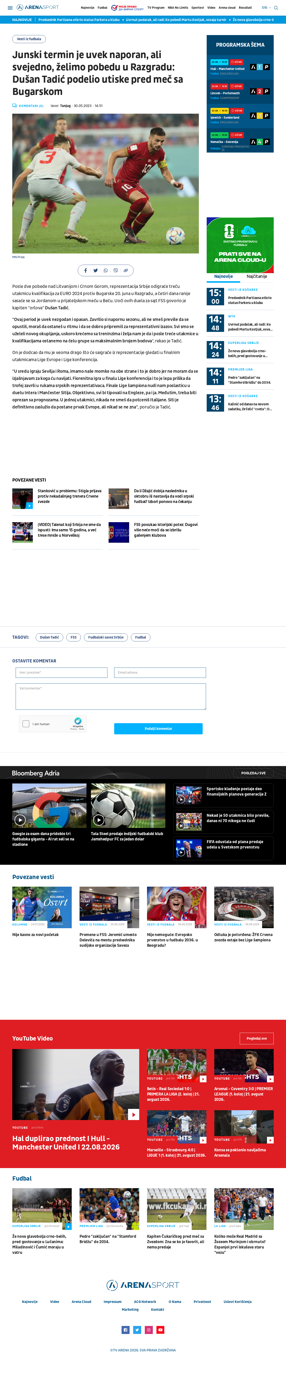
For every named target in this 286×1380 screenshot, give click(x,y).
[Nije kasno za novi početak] (42, 907)
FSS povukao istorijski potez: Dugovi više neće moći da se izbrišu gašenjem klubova (166, 530)
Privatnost (202, 1302)
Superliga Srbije (243, 343)
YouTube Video (32, 1039)
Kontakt (157, 1309)
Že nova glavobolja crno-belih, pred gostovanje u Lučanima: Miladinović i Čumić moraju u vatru (247, 353)
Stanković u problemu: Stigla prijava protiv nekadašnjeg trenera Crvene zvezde (69, 496)
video (54, 1302)
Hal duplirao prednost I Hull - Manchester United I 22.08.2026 (66, 1143)
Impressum (113, 1302)
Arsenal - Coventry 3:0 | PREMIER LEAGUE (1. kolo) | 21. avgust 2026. (243, 1094)
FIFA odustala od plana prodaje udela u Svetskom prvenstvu (235, 844)
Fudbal (102, 8)
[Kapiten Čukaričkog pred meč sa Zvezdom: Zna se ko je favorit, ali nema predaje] (176, 1209)
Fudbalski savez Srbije (106, 637)
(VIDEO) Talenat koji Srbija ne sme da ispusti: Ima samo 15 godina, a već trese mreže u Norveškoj (69, 530)
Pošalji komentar (158, 729)
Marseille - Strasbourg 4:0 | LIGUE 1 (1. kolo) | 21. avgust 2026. (176, 1153)
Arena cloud (227, 8)
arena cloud (81, 1302)
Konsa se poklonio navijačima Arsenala (240, 1153)
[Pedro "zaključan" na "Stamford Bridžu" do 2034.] (109, 1209)
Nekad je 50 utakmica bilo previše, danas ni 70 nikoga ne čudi (238, 818)
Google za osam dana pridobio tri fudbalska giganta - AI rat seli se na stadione (43, 839)
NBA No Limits (178, 8)
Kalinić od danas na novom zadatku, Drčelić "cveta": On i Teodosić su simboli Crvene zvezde (250, 407)
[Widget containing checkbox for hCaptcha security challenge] (52, 723)
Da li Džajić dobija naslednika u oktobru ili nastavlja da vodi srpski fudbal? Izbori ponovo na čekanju (164, 496)
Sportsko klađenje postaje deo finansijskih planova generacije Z (237, 791)
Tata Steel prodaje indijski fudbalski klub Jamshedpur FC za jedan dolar (127, 836)
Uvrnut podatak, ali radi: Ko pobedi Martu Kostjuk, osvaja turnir (166, 20)
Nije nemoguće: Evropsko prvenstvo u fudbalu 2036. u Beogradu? (172, 940)
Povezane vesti (29, 480)
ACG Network (145, 1302)
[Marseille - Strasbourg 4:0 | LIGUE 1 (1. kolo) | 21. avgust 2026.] (176, 1126)
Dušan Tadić (49, 637)
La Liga (220, 1226)
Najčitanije (257, 276)
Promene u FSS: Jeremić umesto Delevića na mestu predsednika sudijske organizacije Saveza (108, 940)
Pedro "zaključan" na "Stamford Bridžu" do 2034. (249, 380)
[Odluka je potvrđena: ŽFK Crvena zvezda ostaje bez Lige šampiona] (244, 907)
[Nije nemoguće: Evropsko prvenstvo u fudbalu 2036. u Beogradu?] (176, 907)
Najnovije (87, 8)
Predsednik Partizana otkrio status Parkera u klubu (69, 20)
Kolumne (19, 924)
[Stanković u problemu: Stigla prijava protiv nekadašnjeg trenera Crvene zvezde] (22, 498)
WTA (231, 316)
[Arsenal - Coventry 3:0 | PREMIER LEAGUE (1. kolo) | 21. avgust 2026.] (244, 1065)
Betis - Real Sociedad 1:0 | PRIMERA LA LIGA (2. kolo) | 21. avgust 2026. (173, 1094)
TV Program (155, 8)
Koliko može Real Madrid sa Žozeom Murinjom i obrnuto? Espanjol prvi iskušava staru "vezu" (240, 1244)
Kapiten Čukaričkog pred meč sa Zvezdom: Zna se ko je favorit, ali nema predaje (175, 1242)
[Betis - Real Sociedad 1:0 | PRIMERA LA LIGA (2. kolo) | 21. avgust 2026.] (176, 1065)
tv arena (121, 1350)
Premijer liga (240, 369)
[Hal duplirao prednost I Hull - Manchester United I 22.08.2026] (75, 1084)
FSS (74, 637)
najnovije (30, 1302)
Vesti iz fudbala (29, 39)
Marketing (130, 1309)
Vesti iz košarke (243, 290)
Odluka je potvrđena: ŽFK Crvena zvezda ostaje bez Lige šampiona (243, 937)
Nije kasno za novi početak (35, 934)
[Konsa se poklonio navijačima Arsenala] (244, 1126)
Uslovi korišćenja (238, 1302)
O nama (175, 1302)
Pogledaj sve (253, 773)
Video (211, 8)
